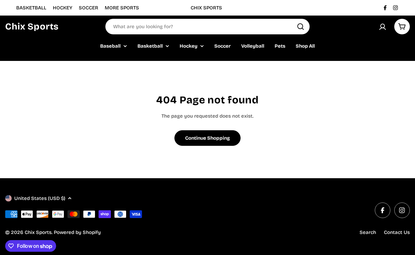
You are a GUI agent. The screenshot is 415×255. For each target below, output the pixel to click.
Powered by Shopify (77, 232)
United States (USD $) (39, 198)
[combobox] (207, 26)
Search (368, 232)
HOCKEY (62, 8)
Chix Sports (32, 26)
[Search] (300, 26)
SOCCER (88, 8)
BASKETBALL (31, 8)
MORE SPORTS (122, 8)
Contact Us (397, 232)
